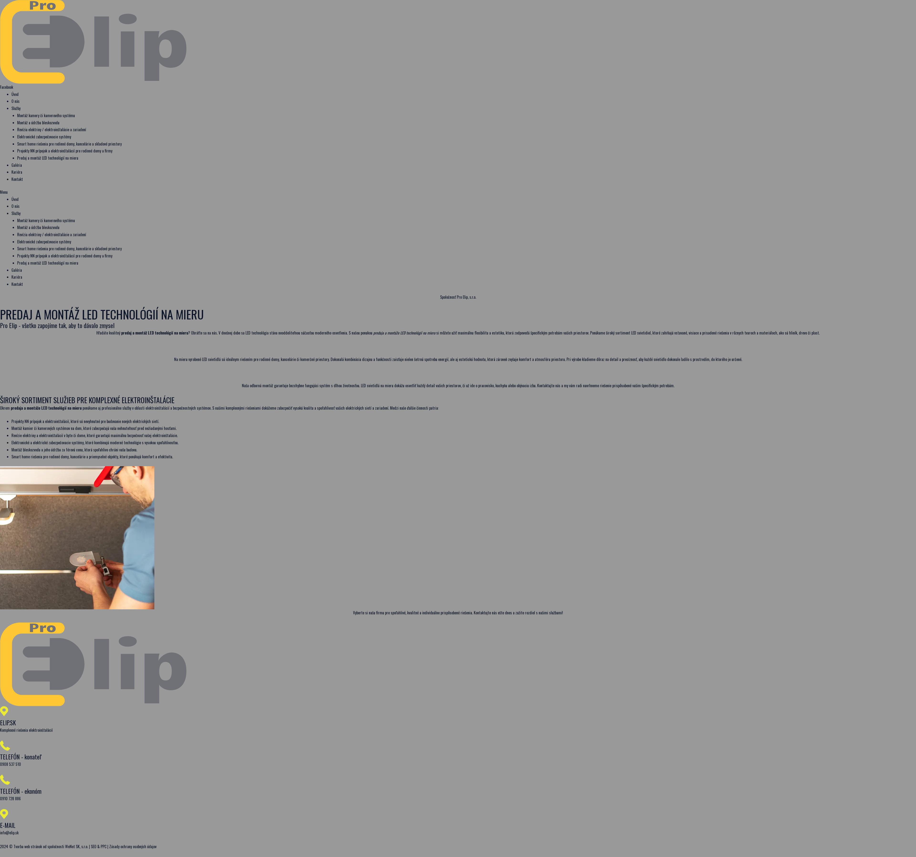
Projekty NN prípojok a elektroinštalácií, (40, 421)
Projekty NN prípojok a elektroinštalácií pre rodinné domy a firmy (64, 151)
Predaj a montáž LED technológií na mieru (47, 158)
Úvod (15, 94)
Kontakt (17, 179)
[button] (458, 192)
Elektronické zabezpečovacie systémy (44, 137)
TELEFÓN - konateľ (21, 756)
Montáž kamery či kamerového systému (46, 115)
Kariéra (16, 172)
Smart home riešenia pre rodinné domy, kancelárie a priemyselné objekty (64, 457)
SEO (93, 846)
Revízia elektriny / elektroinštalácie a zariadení (51, 129)
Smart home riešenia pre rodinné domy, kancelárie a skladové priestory (69, 144)
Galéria (16, 165)
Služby (16, 108)
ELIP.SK (8, 722)
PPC (103, 846)
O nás (15, 101)
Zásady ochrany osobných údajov (132, 846)
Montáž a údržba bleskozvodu (38, 122)
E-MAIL (8, 825)
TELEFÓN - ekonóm (21, 791)
